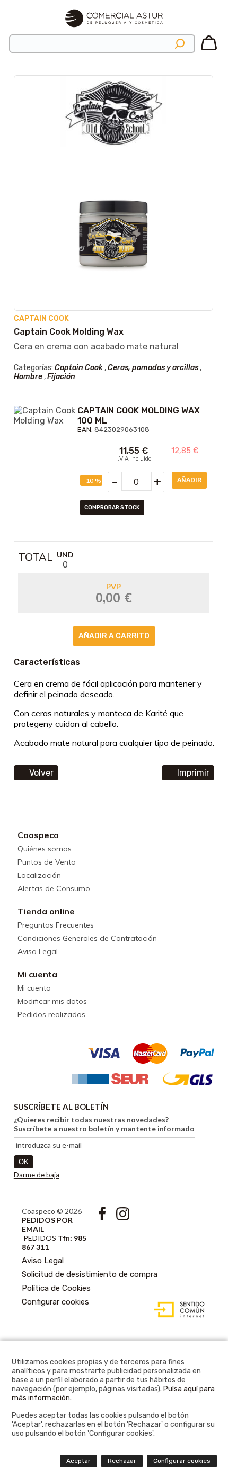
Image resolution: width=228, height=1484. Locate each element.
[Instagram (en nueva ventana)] (122, 1217)
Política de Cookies (56, 1288)
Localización (39, 875)
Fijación (61, 376)
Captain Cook (79, 367)
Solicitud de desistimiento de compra (89, 1274)
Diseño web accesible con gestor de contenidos (176, 1310)
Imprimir (193, 773)
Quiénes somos (44, 848)
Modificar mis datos (52, 1001)
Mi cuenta (37, 974)
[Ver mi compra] (209, 48)
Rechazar (122, 1460)
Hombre (28, 376)
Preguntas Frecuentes (55, 925)
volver (41, 773)
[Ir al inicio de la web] (114, 31)
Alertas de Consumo (53, 888)
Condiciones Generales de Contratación (87, 938)
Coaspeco (38, 835)
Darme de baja (36, 1175)
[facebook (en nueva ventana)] (103, 1217)
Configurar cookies (55, 1302)
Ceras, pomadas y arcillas (153, 367)
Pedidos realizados (51, 1014)
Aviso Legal (37, 951)
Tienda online (46, 911)
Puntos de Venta (46, 862)
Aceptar (78, 1460)
